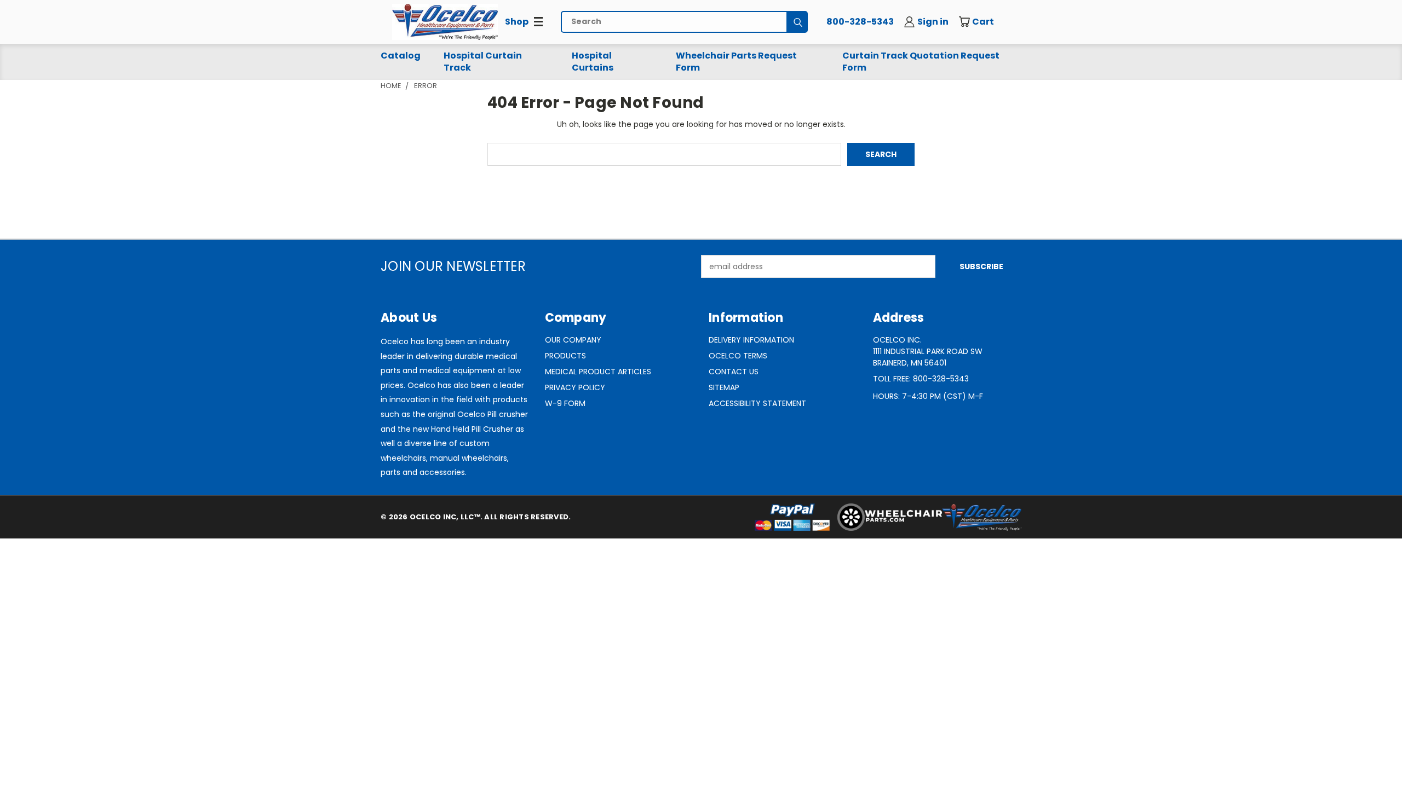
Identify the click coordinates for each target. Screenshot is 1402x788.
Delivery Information (751, 339)
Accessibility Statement (757, 403)
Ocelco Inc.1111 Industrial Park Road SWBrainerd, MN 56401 (927, 351)
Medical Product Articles (598, 371)
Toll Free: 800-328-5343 (921, 378)
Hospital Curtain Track (483, 61)
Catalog (401, 55)
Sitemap (724, 387)
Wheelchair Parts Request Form (736, 61)
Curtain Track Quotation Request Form (920, 61)
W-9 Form (565, 403)
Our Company (573, 339)
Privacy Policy (575, 387)
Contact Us (734, 371)
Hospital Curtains (592, 61)
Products (565, 355)
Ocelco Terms (738, 355)
